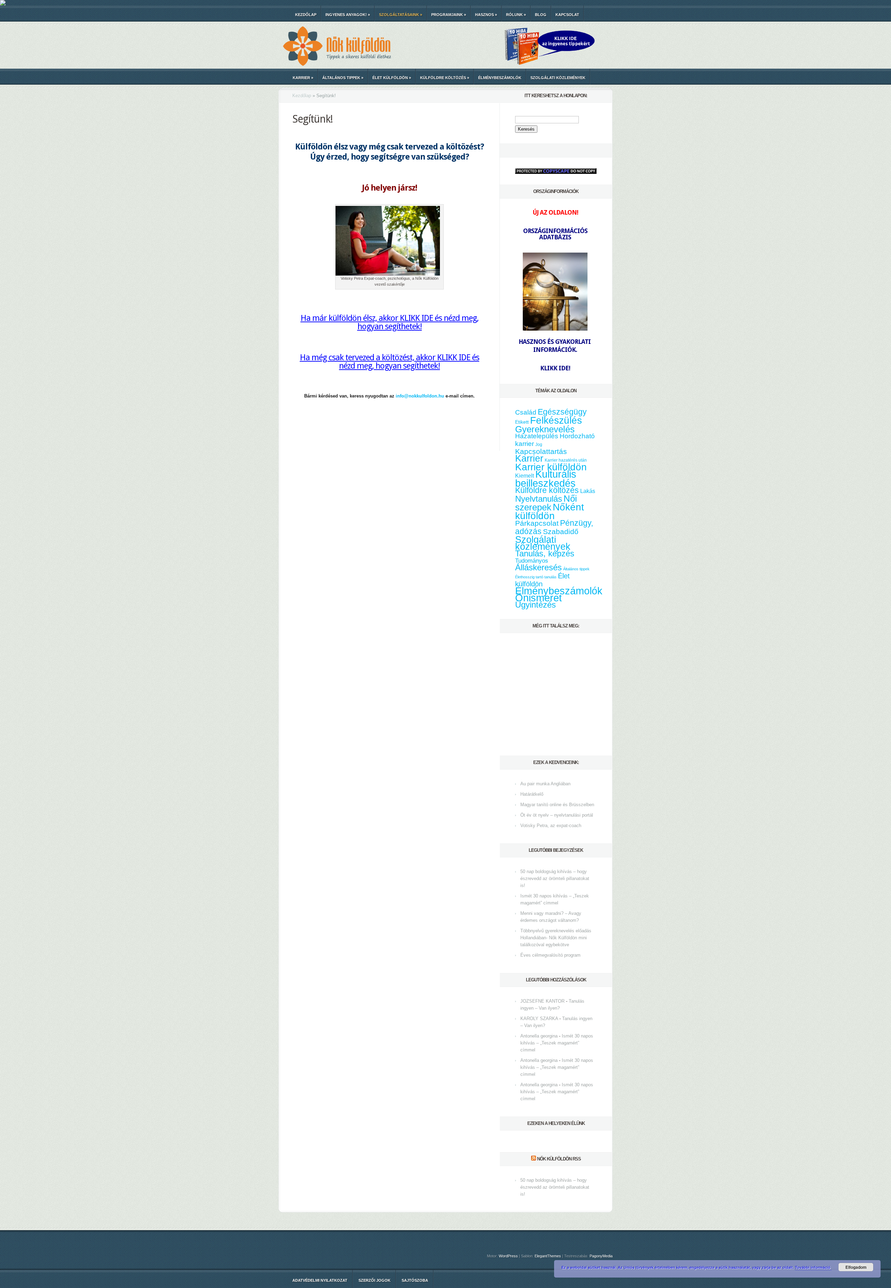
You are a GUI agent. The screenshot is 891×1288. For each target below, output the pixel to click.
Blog (540, 15)
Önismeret (538, 597)
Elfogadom (856, 1267)
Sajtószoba (415, 1280)
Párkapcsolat (537, 523)
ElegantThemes (548, 1256)
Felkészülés (556, 420)
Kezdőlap (305, 15)
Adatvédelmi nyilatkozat (319, 1280)
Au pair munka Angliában (545, 783)
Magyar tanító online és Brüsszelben (557, 804)
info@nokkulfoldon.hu (420, 396)
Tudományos (531, 560)
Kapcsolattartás (541, 451)
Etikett (522, 422)
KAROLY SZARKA (539, 1018)
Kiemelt (524, 475)
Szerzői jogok (374, 1280)
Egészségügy (562, 412)
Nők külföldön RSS (559, 1159)
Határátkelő (531, 794)
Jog (538, 444)
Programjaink (448, 15)
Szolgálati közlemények (557, 78)
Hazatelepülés (536, 436)
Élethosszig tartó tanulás (536, 577)
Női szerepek (546, 502)
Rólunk (516, 15)
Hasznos (486, 15)
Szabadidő (560, 531)
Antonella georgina (539, 1036)
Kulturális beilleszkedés (545, 478)
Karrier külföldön (551, 467)
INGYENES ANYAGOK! (347, 15)
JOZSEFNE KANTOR (542, 1001)
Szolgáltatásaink (400, 15)
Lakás (587, 491)
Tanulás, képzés (544, 553)
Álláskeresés (538, 567)
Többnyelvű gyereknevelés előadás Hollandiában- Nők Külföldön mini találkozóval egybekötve (555, 937)
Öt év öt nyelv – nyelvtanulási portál (556, 815)
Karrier (303, 78)
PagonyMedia (601, 1256)
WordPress (508, 1256)
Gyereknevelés (545, 429)
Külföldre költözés (444, 78)
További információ (813, 1267)
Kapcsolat (567, 15)
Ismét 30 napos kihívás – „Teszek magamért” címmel (556, 1042)
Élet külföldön (391, 78)
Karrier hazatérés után (566, 460)
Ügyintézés (535, 604)
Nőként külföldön (549, 511)
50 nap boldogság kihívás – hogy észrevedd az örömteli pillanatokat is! (554, 878)
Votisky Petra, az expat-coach (550, 825)
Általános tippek (342, 78)
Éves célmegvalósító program (550, 955)
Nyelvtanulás (538, 498)
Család (525, 412)
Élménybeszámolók (499, 78)
